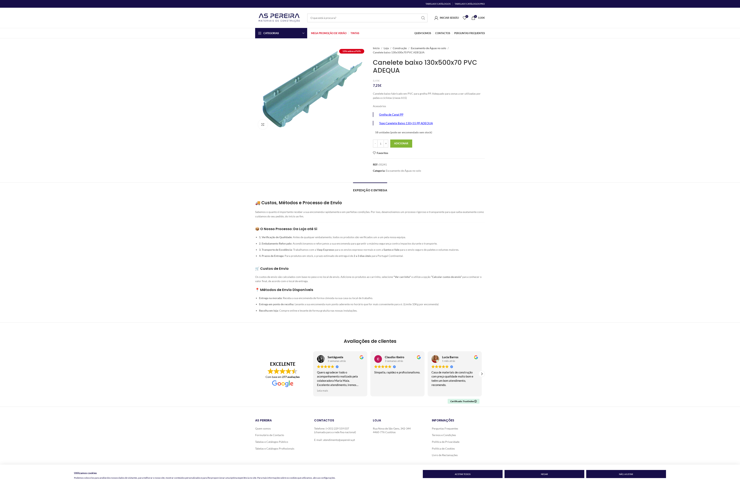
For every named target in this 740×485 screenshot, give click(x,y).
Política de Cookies (443, 448)
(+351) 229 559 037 (337, 428)
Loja (386, 48)
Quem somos (263, 428)
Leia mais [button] (322, 390)
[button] (482, 374)
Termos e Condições (444, 435)
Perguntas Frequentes (445, 428)
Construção (400, 48)
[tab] (370, 188)
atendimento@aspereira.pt (339, 439)
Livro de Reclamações (445, 455)
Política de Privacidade (445, 441)
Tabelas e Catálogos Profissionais (274, 448)
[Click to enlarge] (263, 124)
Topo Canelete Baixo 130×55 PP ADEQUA (406, 123)
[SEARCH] (423, 17)
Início (376, 48)
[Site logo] (279, 17)
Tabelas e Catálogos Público (271, 441)
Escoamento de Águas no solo (428, 48)
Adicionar (401, 143)
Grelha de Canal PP (391, 114)
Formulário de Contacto (269, 435)
